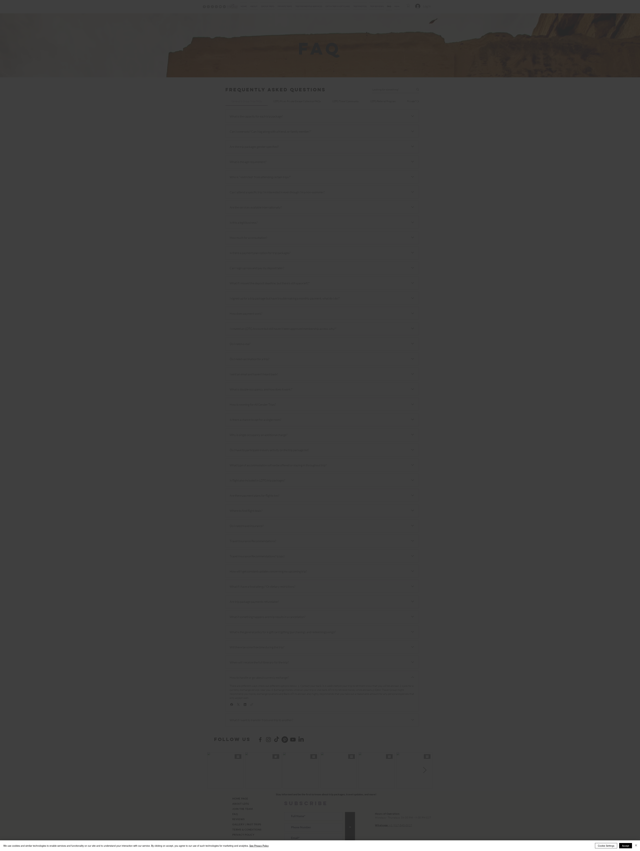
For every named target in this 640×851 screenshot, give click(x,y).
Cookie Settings (606, 845)
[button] (364, 389)
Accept (625, 845)
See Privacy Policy (259, 845)
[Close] (636, 845)
